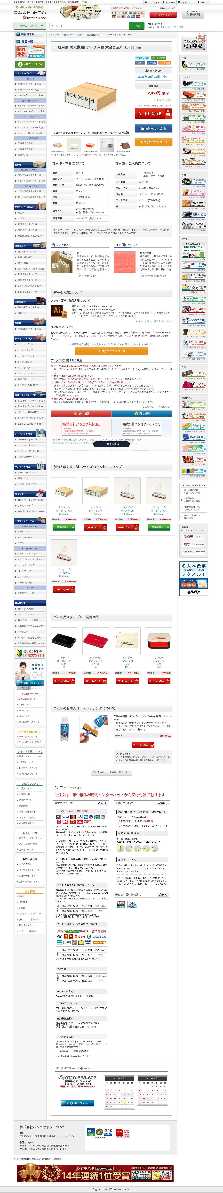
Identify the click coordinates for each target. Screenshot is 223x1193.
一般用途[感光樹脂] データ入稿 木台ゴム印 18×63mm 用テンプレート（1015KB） (111, 344)
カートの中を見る (163, 15)
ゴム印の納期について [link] (29, 722)
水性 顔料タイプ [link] (25, 505)
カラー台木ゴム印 (30, 101)
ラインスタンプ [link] (25, 362)
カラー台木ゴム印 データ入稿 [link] (31, 111)
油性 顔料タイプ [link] (30, 500)
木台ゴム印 (30, 79)
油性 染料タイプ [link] (31, 511)
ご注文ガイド (153, 2)
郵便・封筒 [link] (23, 263)
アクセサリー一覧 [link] (26, 593)
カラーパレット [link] (25, 537)
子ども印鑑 (177, 27)
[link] (64, 504)
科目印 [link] (21, 218)
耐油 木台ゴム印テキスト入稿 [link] (31, 400)
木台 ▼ (80, 173)
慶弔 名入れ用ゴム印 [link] (27, 224)
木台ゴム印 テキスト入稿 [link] (29, 83)
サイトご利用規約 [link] (27, 817)
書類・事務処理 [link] (25, 257)
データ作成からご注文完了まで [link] (30, 742)
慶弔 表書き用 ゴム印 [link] (27, 274)
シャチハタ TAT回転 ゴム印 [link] (30, 418)
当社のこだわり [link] (26, 896)
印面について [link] (25, 704)
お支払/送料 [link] (24, 794)
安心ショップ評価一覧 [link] (29, 919)
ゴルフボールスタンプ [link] (28, 385)
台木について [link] (25, 710)
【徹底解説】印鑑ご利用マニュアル (192, 508)
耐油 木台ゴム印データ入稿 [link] (30, 406)
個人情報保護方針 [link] (27, 823)
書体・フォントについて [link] (30, 756)
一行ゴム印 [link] (23, 632)
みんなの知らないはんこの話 (192, 516)
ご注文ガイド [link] (25, 788)
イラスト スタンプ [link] (26, 356)
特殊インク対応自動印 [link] (28, 412)
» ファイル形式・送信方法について (154, 321)
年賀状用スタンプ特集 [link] (28, 620)
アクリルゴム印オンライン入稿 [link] (30, 133)
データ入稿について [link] (28, 736)
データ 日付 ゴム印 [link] (26, 472)
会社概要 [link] (23, 902)
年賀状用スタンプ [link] (26, 379)
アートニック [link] (24, 531)
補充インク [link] (23, 313)
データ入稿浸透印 (30, 138)
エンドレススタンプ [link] (27, 484)
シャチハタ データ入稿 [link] (28, 451)
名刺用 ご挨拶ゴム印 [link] (27, 291)
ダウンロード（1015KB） (152, 194)
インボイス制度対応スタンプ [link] (31, 637)
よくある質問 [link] (25, 864)
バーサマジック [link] (25, 582)
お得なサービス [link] (26, 849)
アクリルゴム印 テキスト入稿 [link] (31, 121)
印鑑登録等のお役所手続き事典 (192, 499)
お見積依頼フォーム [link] (28, 875)
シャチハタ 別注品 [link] (26, 445)
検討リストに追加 (155, 128)
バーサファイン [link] (25, 571)
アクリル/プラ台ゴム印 (30, 116)
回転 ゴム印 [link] (23, 478)
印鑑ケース (153, 27)
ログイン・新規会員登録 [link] (30, 838)
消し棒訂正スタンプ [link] (27, 251)
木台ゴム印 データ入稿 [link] (28, 89)
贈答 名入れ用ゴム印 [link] (27, 230)
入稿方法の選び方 (33, 64)
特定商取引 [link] (24, 806)
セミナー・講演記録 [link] (28, 931)
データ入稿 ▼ (146, 173)
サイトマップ (186, 2)
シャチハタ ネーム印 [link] (27, 439)
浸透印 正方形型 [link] (25, 149)
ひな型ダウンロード (155, 142)
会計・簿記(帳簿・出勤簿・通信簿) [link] (31, 269)
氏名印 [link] (21, 212)
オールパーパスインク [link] (28, 565)
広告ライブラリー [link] (27, 925)
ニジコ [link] (21, 543)
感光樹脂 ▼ (145, 182)
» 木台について (85, 276)
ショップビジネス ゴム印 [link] (29, 286)
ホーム (203, 2)
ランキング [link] (24, 716)
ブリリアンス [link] (24, 577)
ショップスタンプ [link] (26, 373)
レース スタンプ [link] (25, 350)
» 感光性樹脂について (151, 276)
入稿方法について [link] (27, 699)
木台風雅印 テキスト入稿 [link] (29, 329)
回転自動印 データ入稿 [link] (28, 307)
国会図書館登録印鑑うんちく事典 (192, 491)
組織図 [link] (22, 908)
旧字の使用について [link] (28, 774)
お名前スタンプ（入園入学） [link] (31, 236)
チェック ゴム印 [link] (25, 344)
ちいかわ (165, 27)
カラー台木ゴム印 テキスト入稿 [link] (31, 106)
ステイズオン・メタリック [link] (30, 559)
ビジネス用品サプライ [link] (28, 457)
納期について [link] (25, 800)
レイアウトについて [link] (28, 768)
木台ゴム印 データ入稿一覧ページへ (111, 772)
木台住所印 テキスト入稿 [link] (29, 175)
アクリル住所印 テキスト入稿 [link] (31, 181)
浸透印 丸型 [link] (23, 155)
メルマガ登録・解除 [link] (28, 843)
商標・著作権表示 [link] (27, 811)
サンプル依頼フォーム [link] (29, 870)
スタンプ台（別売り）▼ (88, 218)
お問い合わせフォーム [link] (29, 881)
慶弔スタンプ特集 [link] (26, 608)
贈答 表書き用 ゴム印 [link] (27, 280)
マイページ (170, 2)
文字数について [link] (26, 762)
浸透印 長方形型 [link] (25, 143)
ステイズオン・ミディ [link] (28, 553)
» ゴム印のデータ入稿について (156, 406)
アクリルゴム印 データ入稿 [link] (30, 127)
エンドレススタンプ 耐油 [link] (29, 424)
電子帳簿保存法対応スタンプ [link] (31, 643)
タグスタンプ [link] (24, 367)
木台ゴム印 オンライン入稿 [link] (30, 95)
